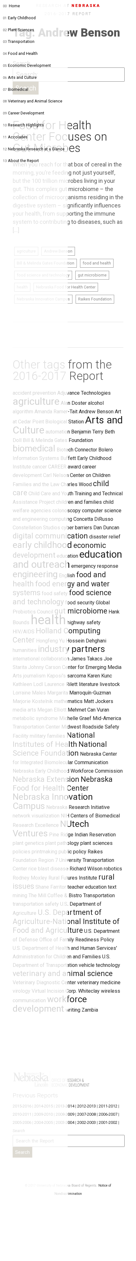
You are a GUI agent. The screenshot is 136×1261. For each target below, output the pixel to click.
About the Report (23, 160)
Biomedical (18, 89)
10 (5, 125)
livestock (110, 684)
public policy (72, 852)
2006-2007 (108, 1114)
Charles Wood (76, 484)
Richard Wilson (86, 869)
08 (5, 101)
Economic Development (29, 65)
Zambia (90, 1010)
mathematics (68, 701)
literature (88, 684)
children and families (79, 502)
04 (5, 53)
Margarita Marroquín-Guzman (79, 693)
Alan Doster (74, 403)
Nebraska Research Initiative (78, 807)
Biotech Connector (77, 450)
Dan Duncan (106, 528)
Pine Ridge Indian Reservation (82, 835)
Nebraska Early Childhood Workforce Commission (68, 771)
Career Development (26, 113)
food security (80, 603)
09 (5, 113)
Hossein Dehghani (86, 641)
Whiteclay (89, 991)
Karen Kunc (99, 676)
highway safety (84, 622)
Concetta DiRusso (93, 519)
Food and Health (23, 53)
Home (14, 5)
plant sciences (96, 843)
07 (5, 89)
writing (72, 1010)
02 (5, 30)
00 (5, 6)
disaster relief (105, 537)
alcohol (96, 403)
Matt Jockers (98, 701)
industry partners (71, 649)
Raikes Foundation (95, 299)
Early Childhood (22, 17)
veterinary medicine (99, 982)
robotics (113, 869)
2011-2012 (108, 1106)
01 (5, 18)
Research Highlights (26, 125)
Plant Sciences (21, 29)
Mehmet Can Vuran (88, 710)
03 (5, 41)
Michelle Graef (75, 718)
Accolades (18, 137)
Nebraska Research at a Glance (36, 149)
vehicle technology (99, 965)
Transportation (21, 41)
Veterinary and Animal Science (35, 101)
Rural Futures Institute (72, 878)
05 (5, 65)
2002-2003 (86, 1122)
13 (5, 161)
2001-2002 (108, 1122)
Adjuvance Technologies (84, 393)
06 (5, 77)
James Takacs (86, 659)
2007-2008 (86, 1114)
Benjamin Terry (87, 432)
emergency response (94, 566)
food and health (97, 263)
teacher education (87, 887)
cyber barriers (76, 528)
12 (5, 149)
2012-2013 (86, 1106)
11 (5, 137)
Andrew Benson (96, 412)
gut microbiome (92, 275)
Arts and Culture (22, 77)
